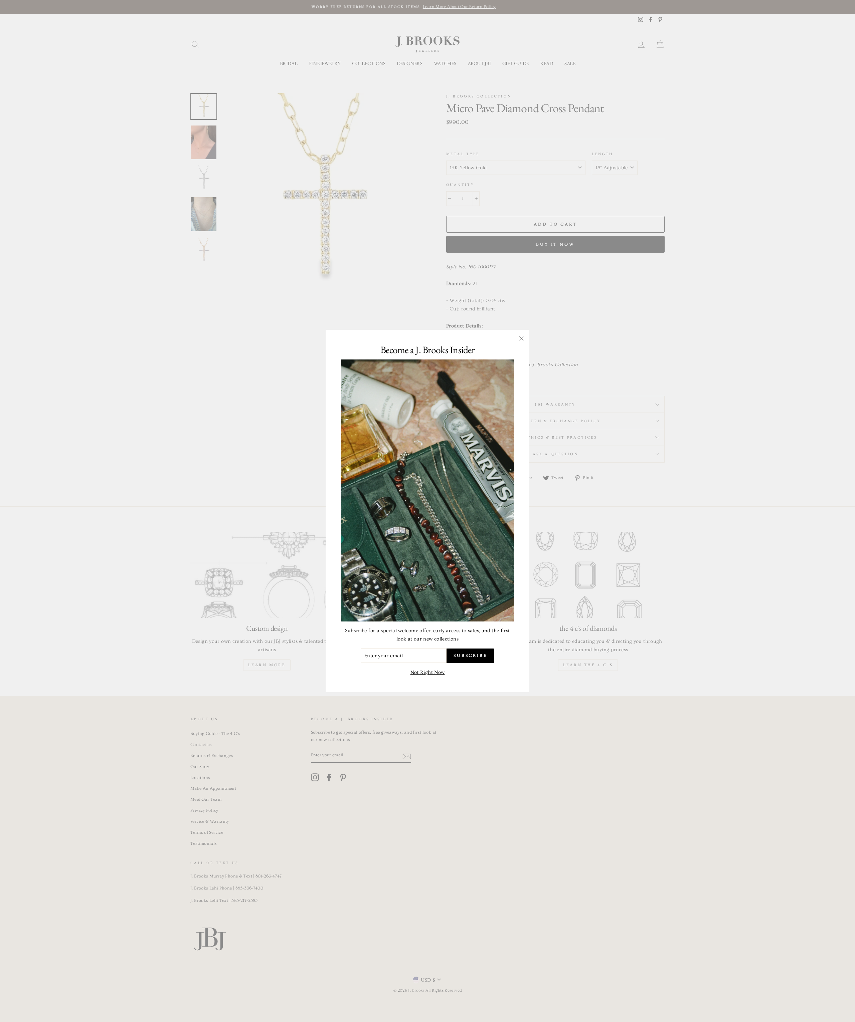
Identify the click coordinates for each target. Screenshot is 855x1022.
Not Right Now (427, 672)
